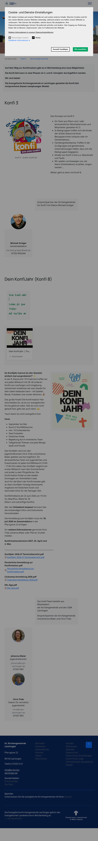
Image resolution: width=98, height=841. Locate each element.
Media (37, 38)
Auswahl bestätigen (60, 49)
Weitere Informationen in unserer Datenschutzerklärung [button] (30, 32)
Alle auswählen (80, 49)
